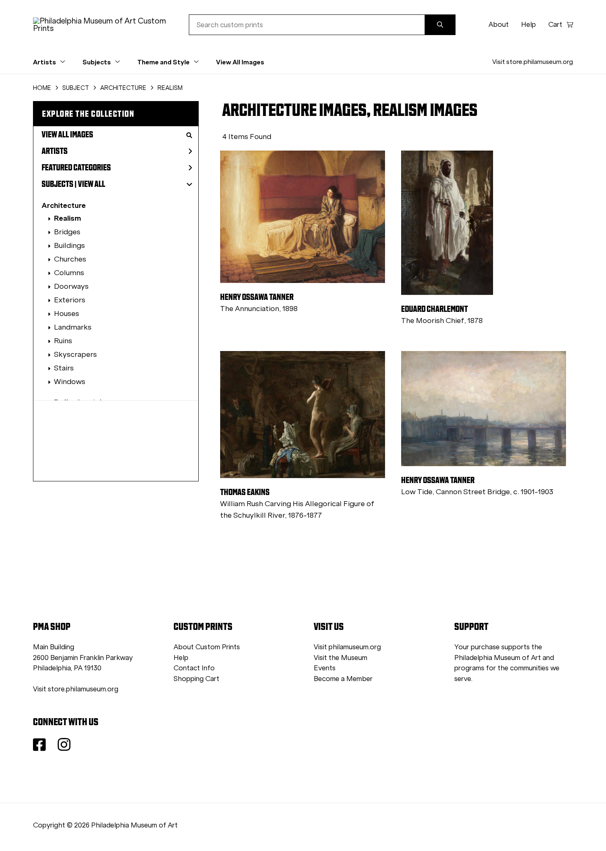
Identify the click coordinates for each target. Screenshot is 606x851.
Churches (70, 259)
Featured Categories (76, 167)
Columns (69, 273)
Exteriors (69, 300)
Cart (555, 24)
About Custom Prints (207, 647)
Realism (67, 218)
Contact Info (194, 668)
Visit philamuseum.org (347, 647)
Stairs (64, 368)
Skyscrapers (75, 354)
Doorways (71, 286)
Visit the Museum (340, 658)
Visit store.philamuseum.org (532, 61)
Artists (55, 151)
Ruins (63, 341)
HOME (42, 88)
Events (325, 668)
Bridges (67, 232)
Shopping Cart (196, 679)
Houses (66, 313)
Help (528, 24)
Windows (69, 381)
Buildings (69, 245)
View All (91, 184)
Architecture (64, 205)
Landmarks (73, 327)
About (499, 24)
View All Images (240, 62)
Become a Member (343, 679)
